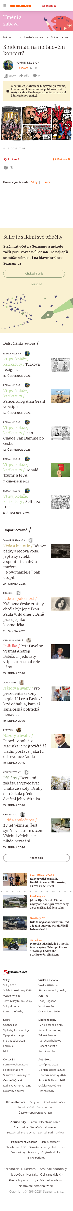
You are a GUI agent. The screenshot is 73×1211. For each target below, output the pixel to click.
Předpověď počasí (54, 1102)
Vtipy (34, 182)
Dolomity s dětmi (13, 1090)
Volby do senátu (12, 1006)
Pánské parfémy (35, 1157)
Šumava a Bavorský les (16, 1075)
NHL (6, 1051)
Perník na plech (48, 1051)
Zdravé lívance (47, 1035)
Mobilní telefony (50, 1141)
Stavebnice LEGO (16, 1147)
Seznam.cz (49, 5)
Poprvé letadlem (13, 1069)
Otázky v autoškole (50, 1085)
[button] (36, 123)
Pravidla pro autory (22, 1180)
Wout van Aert (47, 1006)
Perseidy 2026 (25, 1107)
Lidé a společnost (18, 599)
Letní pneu (58, 1147)
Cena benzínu (45, 1107)
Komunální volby (13, 1011)
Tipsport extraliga (13, 1035)
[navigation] (5, 5)
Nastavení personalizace (36, 1186)
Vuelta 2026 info (48, 985)
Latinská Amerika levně (17, 1085)
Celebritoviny (12, 772)
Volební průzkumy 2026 (17, 990)
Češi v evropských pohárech (35, 1112)
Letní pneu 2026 (48, 1064)
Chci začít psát (34, 273)
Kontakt (32, 1174)
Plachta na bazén (49, 1122)
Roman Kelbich (27, 62)
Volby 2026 (9, 985)
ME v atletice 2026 (14, 1040)
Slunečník (36, 1127)
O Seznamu (29, 1169)
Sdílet (27, 75)
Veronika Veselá (13, 640)
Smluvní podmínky (53, 1169)
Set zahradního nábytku (21, 1132)
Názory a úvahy (16, 688)
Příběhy (10, 778)
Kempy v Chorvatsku (15, 1064)
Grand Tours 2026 (49, 1011)
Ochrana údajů (50, 1174)
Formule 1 (9, 1045)
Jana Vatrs (9, 682)
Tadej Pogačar (47, 1000)
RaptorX (8, 730)
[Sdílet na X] (12, 168)
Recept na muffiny (50, 1030)
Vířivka (60, 1132)
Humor (46, 182)
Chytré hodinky (51, 1152)
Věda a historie (16, 546)
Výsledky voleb (11, 995)
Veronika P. (10, 814)
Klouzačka (50, 1127)
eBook (12, 75)
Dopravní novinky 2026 (52, 1075)
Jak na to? (36, 284)
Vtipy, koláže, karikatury (15, 362)
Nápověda (17, 1174)
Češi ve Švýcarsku (13, 1080)
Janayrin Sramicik (14, 540)
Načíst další (36, 857)
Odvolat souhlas (50, 1180)
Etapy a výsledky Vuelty (52, 990)
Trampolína (21, 1127)
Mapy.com (35, 1102)
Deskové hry (18, 1152)
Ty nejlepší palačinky (51, 1024)
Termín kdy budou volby (17, 1000)
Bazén (33, 1122)
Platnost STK (46, 1090)
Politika (10, 646)
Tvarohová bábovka (50, 1040)
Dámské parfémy (39, 1147)
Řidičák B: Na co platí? (52, 1080)
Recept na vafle (48, 1045)
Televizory (33, 1152)
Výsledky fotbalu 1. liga (16, 1030)
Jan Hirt (43, 995)
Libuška (8, 593)
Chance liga (10, 1024)
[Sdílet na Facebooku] (6, 168)
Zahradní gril (45, 1132)
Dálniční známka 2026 (52, 1069)
